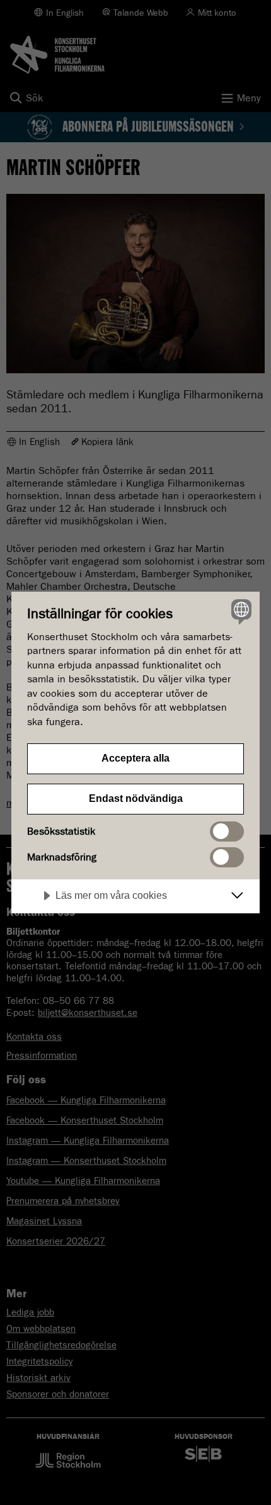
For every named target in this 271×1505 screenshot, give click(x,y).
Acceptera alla (135, 758)
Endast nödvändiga (136, 798)
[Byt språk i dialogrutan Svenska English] (240, 611)
